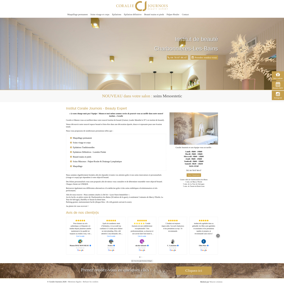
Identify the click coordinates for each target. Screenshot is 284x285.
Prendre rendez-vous (205, 57)
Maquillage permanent (77, 14)
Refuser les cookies (90, 282)
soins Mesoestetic (167, 96)
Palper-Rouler (173, 14)
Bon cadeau (278, 78)
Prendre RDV (278, 88)
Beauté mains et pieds (154, 14)
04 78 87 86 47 (178, 57)
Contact (185, 14)
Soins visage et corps (99, 14)
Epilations (116, 14)
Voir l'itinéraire (194, 175)
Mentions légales (74, 282)
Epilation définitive (133, 14)
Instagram (278, 98)
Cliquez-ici (193, 270)
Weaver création (216, 282)
